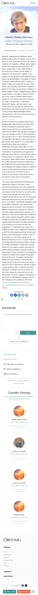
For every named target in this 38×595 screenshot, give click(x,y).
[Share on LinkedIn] (19, 295)
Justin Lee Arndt (19, 451)
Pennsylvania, (14, 399)
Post (28, 333)
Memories (22, 50)
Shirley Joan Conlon (19, 419)
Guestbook (30, 50)
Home (5, 552)
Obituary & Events (10, 50)
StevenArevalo (19, 383)
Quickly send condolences (19, 341)
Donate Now (25, 591)
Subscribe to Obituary (15, 364)
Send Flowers (11, 359)
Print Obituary (12, 374)
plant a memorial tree (9, 285)
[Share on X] (15, 295)
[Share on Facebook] (11, 295)
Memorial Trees (8, 560)
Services (6, 557)
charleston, (30, 396)
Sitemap (6, 565)
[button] (19, 547)
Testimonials (7, 554)
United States (24, 399)
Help (5, 563)
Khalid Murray (19, 515)
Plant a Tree (11, 591)
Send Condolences (13, 369)
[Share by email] (23, 295)
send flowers (13, 282)
